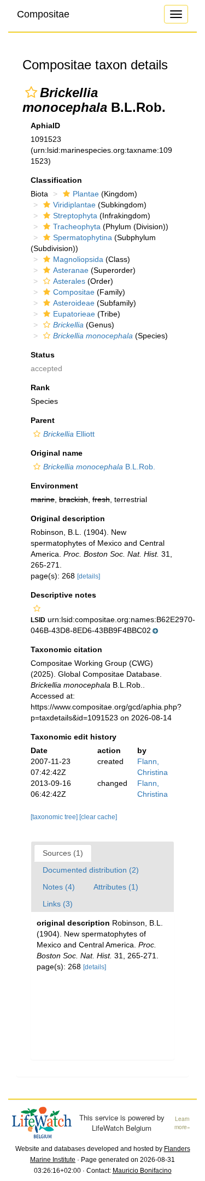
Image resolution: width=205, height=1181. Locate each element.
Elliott (69, 434)
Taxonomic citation (66, 649)
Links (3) (58, 903)
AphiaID (45, 125)
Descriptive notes (63, 594)
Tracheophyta (77, 226)
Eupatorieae (74, 313)
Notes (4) (59, 886)
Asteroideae (74, 303)
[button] (31, 92)
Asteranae (71, 270)
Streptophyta (75, 215)
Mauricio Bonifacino (142, 1170)
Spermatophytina (82, 237)
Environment (54, 485)
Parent (43, 420)
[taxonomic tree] (55, 817)
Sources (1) (63, 853)
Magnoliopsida (78, 259)
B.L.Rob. (99, 466)
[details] (88, 576)
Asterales (69, 281)
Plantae (86, 193)
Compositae (43, 14)
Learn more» (182, 1123)
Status (43, 354)
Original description (68, 518)
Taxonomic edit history (73, 736)
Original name (57, 453)
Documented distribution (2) (91, 870)
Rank (40, 387)
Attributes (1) (115, 886)
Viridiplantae (74, 204)
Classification (56, 180)
